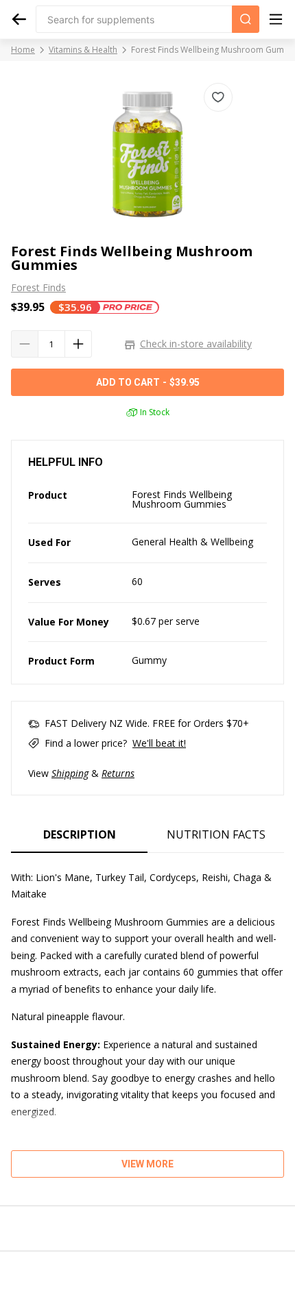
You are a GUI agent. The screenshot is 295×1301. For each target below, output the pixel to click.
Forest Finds (38, 288)
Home (23, 49)
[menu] (276, 19)
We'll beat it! (159, 742)
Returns (118, 773)
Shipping (69, 773)
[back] (19, 19)
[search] (245, 19)
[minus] (24, 344)
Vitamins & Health (83, 49)
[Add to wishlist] (218, 97)
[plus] (78, 344)
